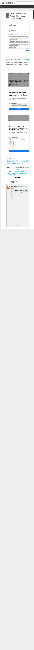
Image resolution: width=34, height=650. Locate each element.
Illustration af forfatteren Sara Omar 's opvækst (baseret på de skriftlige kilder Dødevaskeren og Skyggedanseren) (17, 161)
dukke (15, 171)
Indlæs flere (18, 225)
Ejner (19, 171)
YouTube (23, 69)
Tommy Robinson (21, 175)
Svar (12, 197)
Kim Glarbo (14, 186)
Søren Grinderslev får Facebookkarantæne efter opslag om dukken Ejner (18, 17)
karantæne (21, 173)
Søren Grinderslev (24, 59)
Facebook (23, 171)
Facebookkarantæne (12, 173)
